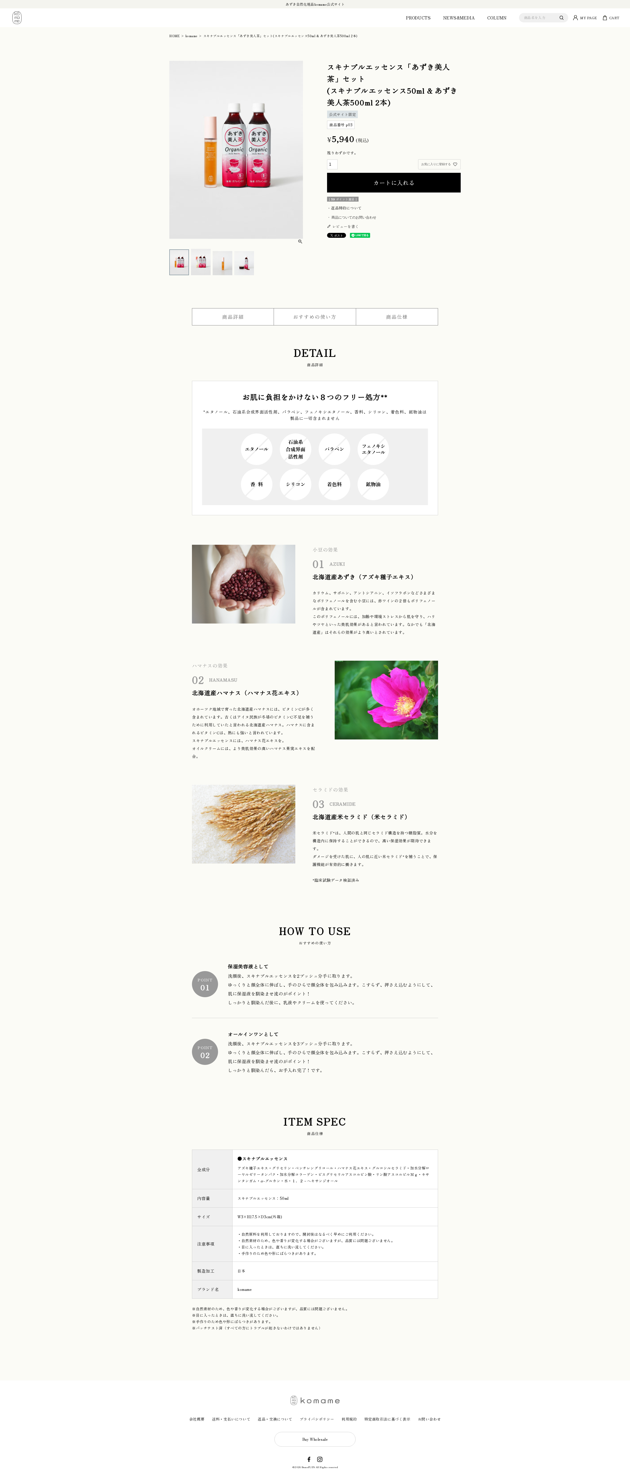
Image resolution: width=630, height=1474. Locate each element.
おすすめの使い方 (314, 316)
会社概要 (197, 1419)
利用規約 (349, 1419)
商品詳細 (233, 316)
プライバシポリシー (317, 1419)
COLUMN (497, 18)
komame (191, 35)
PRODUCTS (418, 18)
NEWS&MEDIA (459, 18)
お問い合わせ (429, 1419)
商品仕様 (397, 316)
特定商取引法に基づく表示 (387, 1419)
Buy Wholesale (315, 1439)
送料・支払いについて (231, 1419)
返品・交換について (275, 1419)
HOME (174, 35)
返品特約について (346, 207)
